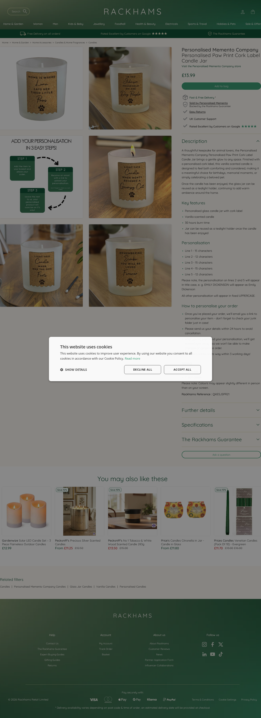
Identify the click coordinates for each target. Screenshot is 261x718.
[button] (73, 369)
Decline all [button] (142, 369)
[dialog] (130, 359)
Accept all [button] (182, 369)
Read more (132, 358)
